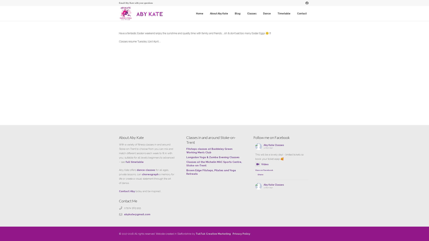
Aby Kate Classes (274, 145)
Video (265, 164)
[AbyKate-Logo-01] (125, 13)
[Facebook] (307, 3)
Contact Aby (127, 191)
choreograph (150, 174)
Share (260, 175)
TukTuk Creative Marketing (213, 233)
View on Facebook (264, 170)
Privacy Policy (241, 233)
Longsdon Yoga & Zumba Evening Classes (212, 157)
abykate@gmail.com (137, 214)
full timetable (135, 162)
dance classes (146, 170)
